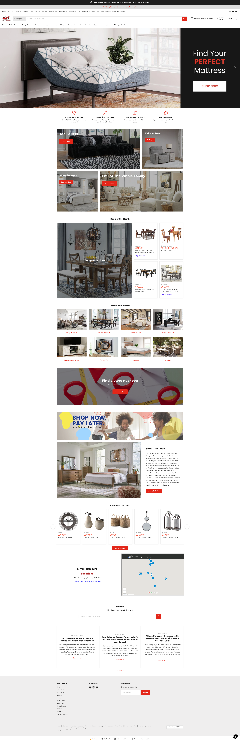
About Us (10, 11)
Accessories (72, 25)
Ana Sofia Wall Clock (65, 537)
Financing (44, 11)
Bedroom (38, 25)
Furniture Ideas (53, 11)
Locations (25, 11)
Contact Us (18, 11)
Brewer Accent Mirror (143, 537)
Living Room (13, 25)
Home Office (59, 25)
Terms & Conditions (35, 11)
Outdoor (97, 25)
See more (119, 671)
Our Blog (122, 11)
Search (4, 11)
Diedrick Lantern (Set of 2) (171, 537)
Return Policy (63, 11)
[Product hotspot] (85, 458)
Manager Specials (120, 25)
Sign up (145, 692)
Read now (76, 658)
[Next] (187, 527)
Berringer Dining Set (168, 251)
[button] (5, 67)
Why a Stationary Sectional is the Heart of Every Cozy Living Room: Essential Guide (163, 638)
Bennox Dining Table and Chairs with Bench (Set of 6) (144, 252)
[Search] (184, 19)
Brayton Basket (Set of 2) (118, 537)
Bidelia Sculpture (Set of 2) (93, 537)
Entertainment (85, 25)
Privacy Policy (72, 11)
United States (174, 727)
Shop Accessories (120, 548)
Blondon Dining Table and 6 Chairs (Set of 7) (144, 290)
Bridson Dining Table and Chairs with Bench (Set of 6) (170, 290)
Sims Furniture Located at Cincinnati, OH (108, 11)
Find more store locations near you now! (87, 581)
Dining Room (26, 25)
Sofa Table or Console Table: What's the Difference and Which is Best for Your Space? (120, 639)
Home (4, 25)
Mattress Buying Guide (88, 11)
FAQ (79, 11)
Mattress (48, 25)
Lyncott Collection (154, 491)
